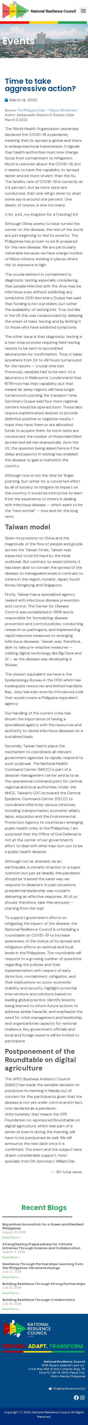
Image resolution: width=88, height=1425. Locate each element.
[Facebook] (76, 1397)
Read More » (11, 1237)
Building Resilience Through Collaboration (38, 1299)
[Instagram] (82, 1397)
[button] (83, 11)
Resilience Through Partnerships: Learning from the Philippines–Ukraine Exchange (42, 1266)
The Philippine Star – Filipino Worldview (46, 110)
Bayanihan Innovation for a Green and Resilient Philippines (43, 1226)
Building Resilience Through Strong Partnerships (43, 1284)
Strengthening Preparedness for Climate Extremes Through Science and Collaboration (41, 1246)
